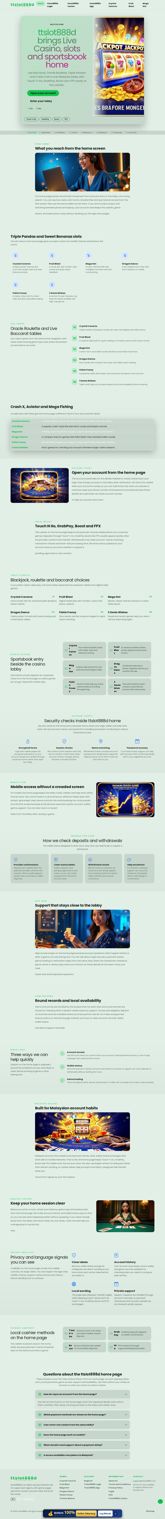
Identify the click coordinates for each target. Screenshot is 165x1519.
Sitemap (150, 1511)
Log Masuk (105, 1513)
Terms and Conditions (120, 1484)
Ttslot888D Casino (118, 1498)
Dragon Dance (67, 1491)
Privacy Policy (116, 1488)
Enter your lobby (41, 101)
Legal (111, 1491)
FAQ (111, 1495)
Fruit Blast (131, 5)
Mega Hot (146, 5)
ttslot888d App (95, 5)
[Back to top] (160, 1501)
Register (88, 1481)
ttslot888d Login (52, 5)
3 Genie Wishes (67, 1498)
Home (41, 3)
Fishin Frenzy (66, 1495)
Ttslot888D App (92, 1488)
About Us (113, 1481)
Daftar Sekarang (86, 1513)
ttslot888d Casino (73, 5)
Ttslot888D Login (92, 1484)
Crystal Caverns (113, 5)
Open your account (43, 93)
